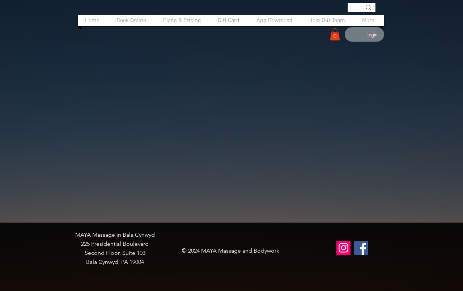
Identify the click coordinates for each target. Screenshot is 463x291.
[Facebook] (361, 248)
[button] (335, 34)
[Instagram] (343, 248)
